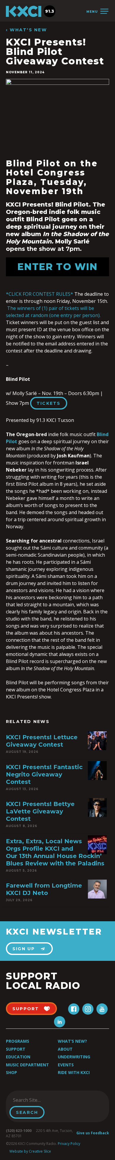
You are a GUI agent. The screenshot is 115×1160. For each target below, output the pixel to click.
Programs (17, 1041)
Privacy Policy (69, 1143)
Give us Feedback (92, 1132)
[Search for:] (39, 1100)
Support (15, 1049)
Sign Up (23, 948)
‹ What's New (26, 30)
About (65, 1049)
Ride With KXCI (74, 1072)
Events (66, 1065)
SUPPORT (25, 1008)
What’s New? (72, 1041)
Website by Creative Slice (30, 1151)
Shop (11, 1072)
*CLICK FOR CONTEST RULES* (39, 294)
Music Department (27, 1065)
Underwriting (74, 1057)
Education (18, 1057)
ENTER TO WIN (57, 266)
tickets (49, 403)
